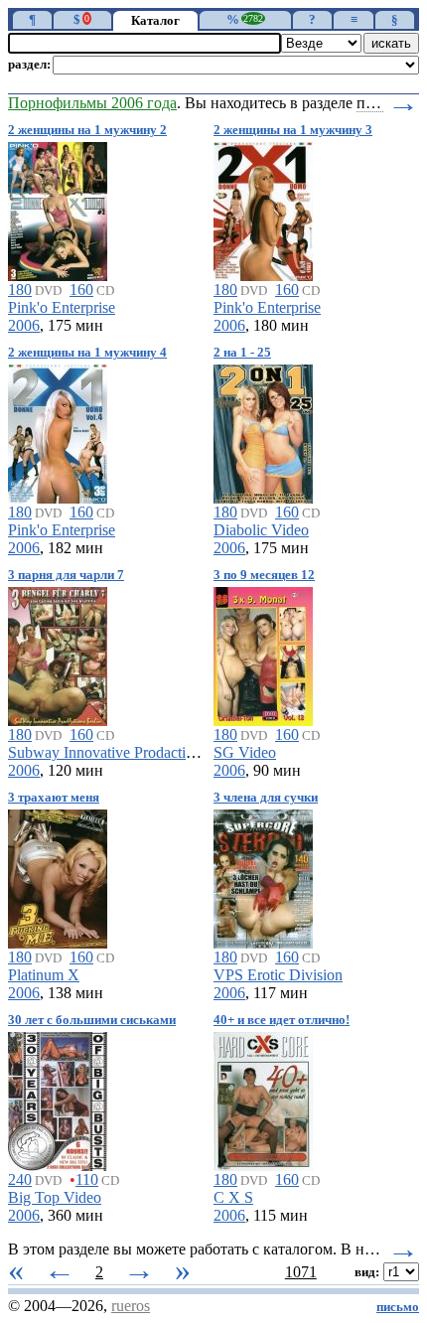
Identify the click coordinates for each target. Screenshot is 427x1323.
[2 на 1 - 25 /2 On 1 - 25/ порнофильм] (263, 430)
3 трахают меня (53, 798)
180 (20, 289)
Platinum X (43, 974)
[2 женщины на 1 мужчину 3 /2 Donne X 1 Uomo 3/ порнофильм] (263, 208)
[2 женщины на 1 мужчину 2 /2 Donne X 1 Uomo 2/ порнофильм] (57, 208)
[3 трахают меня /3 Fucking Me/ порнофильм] (57, 875)
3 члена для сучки (266, 798)
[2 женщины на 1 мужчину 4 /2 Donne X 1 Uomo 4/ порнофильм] (57, 430)
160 (81, 289)
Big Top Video (54, 1197)
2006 (24, 325)
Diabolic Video (261, 529)
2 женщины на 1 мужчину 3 (293, 130)
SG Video (245, 752)
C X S (233, 1197)
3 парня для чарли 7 (66, 575)
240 (20, 1179)
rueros (130, 1305)
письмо (397, 1307)
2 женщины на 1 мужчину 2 (87, 130)
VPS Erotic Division (278, 974)
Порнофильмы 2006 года (92, 102)
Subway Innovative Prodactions (108, 752)
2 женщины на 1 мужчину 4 (87, 353)
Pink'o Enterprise (61, 307)
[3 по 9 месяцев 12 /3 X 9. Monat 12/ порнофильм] (263, 653)
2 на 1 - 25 (242, 353)
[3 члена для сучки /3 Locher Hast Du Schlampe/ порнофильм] (263, 875)
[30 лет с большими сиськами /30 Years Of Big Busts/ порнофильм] (57, 1098)
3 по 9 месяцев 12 (264, 575)
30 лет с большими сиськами (92, 1020)
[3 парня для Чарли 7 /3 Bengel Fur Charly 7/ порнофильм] (57, 653)
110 (86, 1179)
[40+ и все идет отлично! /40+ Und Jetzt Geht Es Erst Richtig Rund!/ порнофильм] (263, 1098)
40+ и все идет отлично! (282, 1020)
